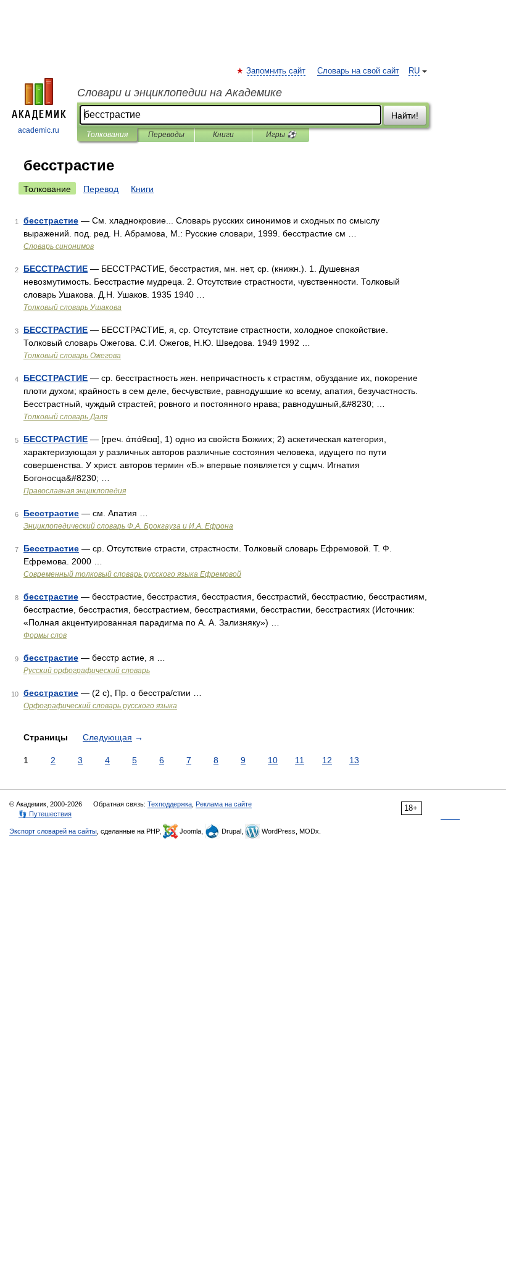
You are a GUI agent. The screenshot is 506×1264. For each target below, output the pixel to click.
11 (299, 760)
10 (273, 760)
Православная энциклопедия (74, 491)
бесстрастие (50, 220)
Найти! (404, 115)
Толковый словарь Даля (65, 416)
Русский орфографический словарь (86, 670)
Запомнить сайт (276, 71)
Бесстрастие (51, 513)
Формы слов (45, 635)
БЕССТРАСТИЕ (55, 269)
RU (414, 71)
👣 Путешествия (45, 814)
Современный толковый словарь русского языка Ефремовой (132, 574)
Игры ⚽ (281, 134)
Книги (223, 134)
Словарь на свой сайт (358, 71)
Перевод (100, 189)
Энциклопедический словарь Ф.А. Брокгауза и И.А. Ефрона (128, 526)
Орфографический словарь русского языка (100, 705)
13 (354, 760)
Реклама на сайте (224, 804)
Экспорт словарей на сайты (53, 831)
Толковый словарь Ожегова (72, 355)
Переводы (166, 134)
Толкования (107, 134)
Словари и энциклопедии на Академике (179, 92)
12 (327, 760)
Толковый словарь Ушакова (72, 307)
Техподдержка (169, 804)
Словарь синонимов (58, 246)
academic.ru (38, 130)
